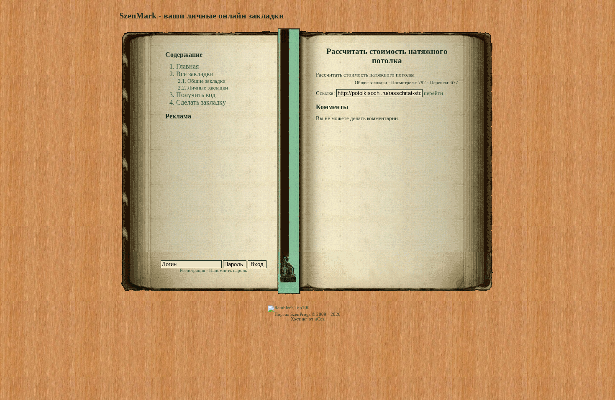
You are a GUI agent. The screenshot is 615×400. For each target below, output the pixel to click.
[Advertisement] (217, 176)
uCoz (320, 319)
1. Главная (184, 66)
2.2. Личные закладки (203, 88)
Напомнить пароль (228, 270)
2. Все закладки (191, 73)
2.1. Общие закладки (202, 81)
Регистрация (192, 270)
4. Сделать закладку (197, 102)
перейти (433, 93)
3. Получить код (192, 94)
